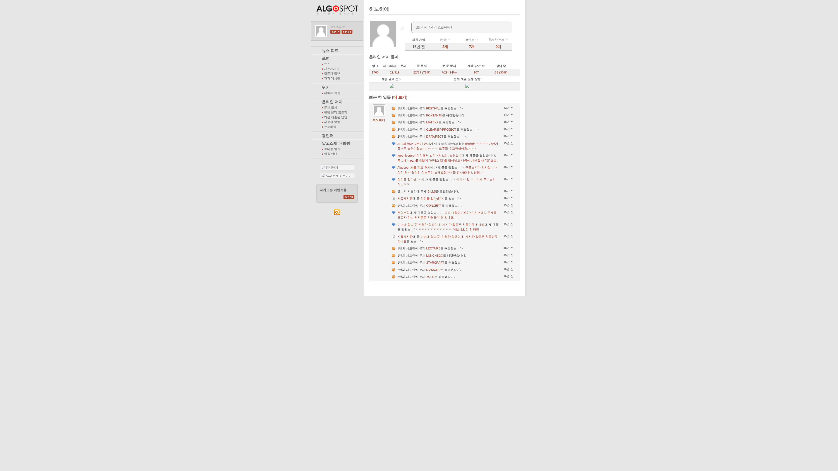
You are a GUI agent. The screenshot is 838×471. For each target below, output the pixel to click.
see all (349, 197)
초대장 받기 (332, 149)
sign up (347, 31)
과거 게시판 (332, 78)
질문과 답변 (332, 73)
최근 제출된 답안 (335, 117)
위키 (326, 87)
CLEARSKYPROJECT (441, 129)
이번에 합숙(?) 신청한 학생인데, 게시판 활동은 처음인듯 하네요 (441, 224)
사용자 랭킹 (332, 122)
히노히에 (379, 120)
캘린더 (328, 135)
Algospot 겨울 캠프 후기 (413, 167)
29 (391, 72)
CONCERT (433, 205)
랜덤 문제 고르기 (335, 112)
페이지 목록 (332, 93)
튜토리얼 (330, 126)
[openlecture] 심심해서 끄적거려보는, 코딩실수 (429, 155)
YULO (430, 276)
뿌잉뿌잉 (403, 212)
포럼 (326, 58)
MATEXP (432, 122)
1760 (375, 72)
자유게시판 (331, 68)
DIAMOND (433, 269)
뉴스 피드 (330, 50)
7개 (472, 47)
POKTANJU (434, 115)
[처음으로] (337, 8)
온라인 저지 (332, 102)
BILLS (432, 191)
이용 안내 (330, 153)
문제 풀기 (330, 107)
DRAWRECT (434, 136)
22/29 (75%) (421, 72)
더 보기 (399, 97)
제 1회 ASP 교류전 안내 (413, 143)
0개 (498, 47)
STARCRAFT (435, 262)
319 (397, 72)
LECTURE (433, 248)
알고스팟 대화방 (336, 143)
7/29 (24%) (449, 72)
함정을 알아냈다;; (409, 179)
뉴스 (327, 64)
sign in (335, 31)
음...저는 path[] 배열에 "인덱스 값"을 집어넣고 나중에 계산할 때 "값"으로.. (447, 160)
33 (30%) (501, 72)
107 (476, 72)
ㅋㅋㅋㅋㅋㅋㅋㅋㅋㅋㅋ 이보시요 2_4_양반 (448, 229)
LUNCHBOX (434, 255)
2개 (445, 47)
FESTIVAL (433, 108)
